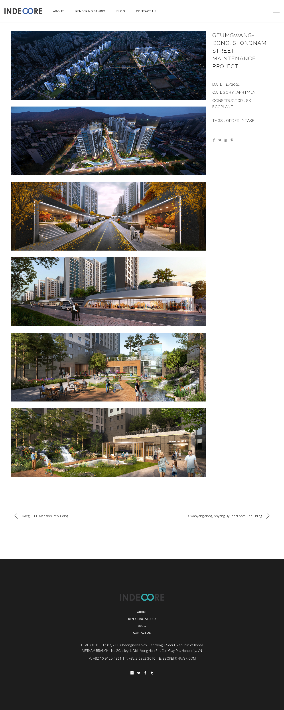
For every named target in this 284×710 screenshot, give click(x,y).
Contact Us (142, 633)
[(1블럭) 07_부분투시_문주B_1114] (108, 216)
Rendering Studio (142, 619)
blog (142, 626)
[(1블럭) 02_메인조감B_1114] (108, 141)
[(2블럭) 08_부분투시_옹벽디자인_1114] (108, 367)
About (142, 612)
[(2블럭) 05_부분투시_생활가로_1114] (108, 291)
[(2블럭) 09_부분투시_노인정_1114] (108, 442)
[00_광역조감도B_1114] (108, 65)
